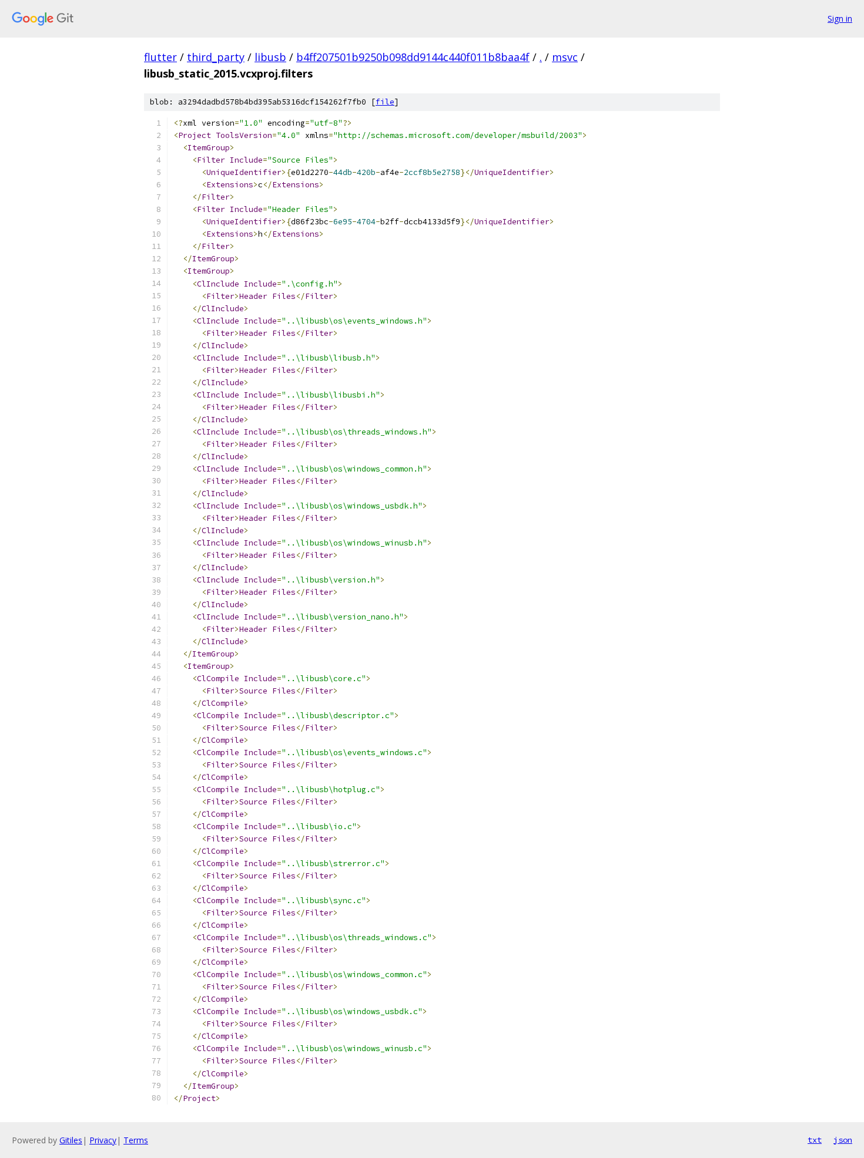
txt (815, 1140)
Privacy (102, 1140)
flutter (160, 57)
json (842, 1140)
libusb (270, 57)
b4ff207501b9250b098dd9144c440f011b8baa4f (413, 57)
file (385, 102)
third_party (216, 57)
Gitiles (70, 1140)
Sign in (840, 18)
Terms (135, 1140)
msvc (565, 57)
